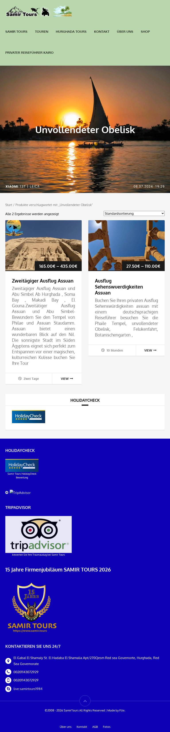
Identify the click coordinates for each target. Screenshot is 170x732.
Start (8, 205)
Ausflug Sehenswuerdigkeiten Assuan (119, 287)
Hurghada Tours (71, 31)
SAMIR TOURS (16, 31)
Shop (145, 31)
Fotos (106, 726)
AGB (95, 726)
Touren (41, 31)
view (65, 378)
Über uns (125, 31)
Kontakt (101, 31)
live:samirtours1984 (28, 689)
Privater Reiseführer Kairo (29, 52)
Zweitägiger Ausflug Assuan (42, 281)
